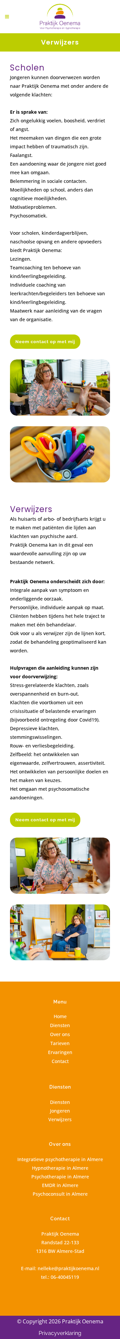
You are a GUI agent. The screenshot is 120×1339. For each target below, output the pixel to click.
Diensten (60, 1025)
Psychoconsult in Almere (60, 1194)
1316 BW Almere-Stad (60, 1251)
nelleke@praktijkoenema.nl (68, 1268)
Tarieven (60, 1043)
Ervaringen (60, 1052)
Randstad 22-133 (60, 1242)
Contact (60, 1061)
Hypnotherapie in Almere (60, 1168)
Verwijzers (60, 1119)
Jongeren (60, 1111)
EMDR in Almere (60, 1185)
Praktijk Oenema (60, 1234)
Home (60, 1016)
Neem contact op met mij (45, 341)
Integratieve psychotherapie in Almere (60, 1159)
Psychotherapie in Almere (60, 1176)
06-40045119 (65, 1277)
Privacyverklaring (60, 1333)
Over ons (60, 1034)
